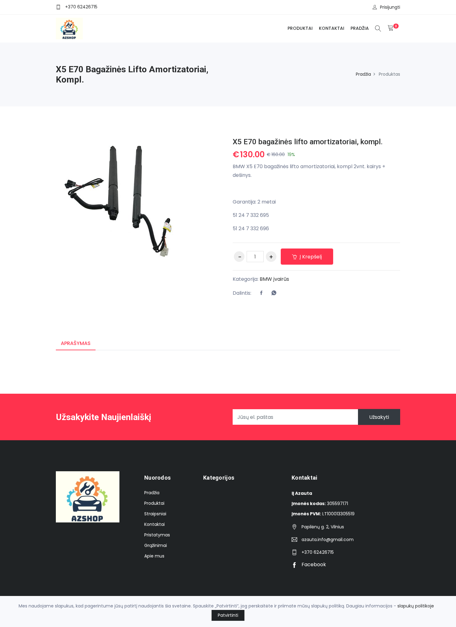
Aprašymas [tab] (76, 343)
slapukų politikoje (415, 606)
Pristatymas (157, 535)
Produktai (300, 28)
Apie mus (154, 556)
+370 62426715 (81, 7)
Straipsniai (155, 514)
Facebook (313, 564)
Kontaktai (331, 28)
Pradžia (360, 28)
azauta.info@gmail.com (328, 539)
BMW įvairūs (274, 279)
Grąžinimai (155, 545)
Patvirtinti (228, 615)
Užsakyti (379, 417)
